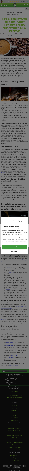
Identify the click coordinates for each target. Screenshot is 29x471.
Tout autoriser (14, 246)
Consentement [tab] (6, 221)
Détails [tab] (14, 221)
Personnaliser (13, 251)
